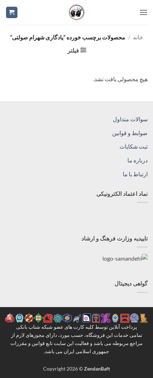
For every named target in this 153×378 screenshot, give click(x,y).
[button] (143, 12)
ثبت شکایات (134, 146)
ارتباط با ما (135, 174)
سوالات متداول (130, 119)
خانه (138, 37)
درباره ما (137, 160)
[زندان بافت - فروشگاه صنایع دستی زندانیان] (76, 12)
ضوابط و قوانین (130, 132)
